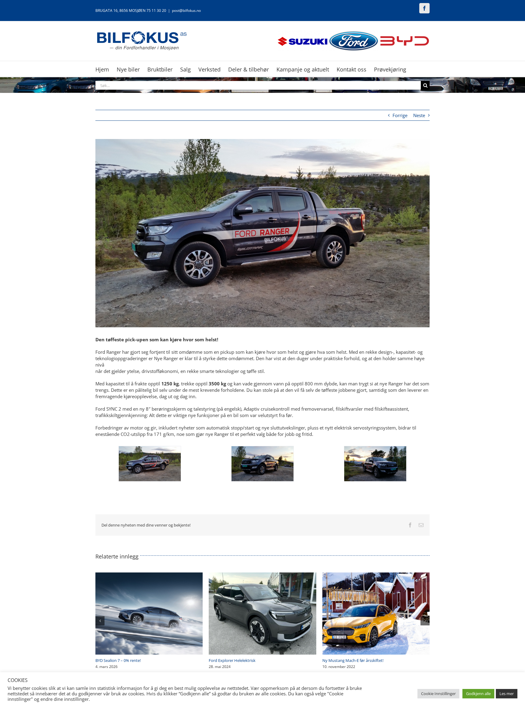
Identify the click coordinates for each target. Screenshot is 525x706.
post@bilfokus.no (186, 10)
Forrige (400, 115)
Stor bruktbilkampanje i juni (234, 660)
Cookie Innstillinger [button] (438, 693)
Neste (419, 115)
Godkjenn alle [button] (478, 693)
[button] (100, 620)
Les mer (506, 693)
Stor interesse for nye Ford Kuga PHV (128, 660)
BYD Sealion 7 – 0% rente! (345, 660)
